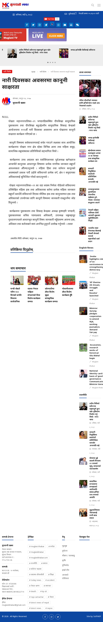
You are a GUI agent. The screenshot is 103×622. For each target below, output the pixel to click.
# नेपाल (51, 597)
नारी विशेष (43, 71)
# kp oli (43, 591)
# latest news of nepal (39, 602)
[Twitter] (33, 25)
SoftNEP (97, 616)
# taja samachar (36, 597)
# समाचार (47, 585)
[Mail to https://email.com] (65, 25)
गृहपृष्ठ (33, 71)
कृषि (64, 560)
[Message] (46, 25)
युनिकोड (65, 565)
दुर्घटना (64, 550)
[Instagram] (39, 25)
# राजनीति (33, 563)
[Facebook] (27, 25)
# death (32, 591)
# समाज (44, 563)
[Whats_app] (58, 25)
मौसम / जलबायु (68, 555)
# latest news (35, 608)
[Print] (71, 25)
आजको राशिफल (65, 576)
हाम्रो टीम (65, 570)
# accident (50, 580)
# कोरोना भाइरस (35, 569)
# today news (35, 580)
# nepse (48, 608)
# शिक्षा (51, 574)
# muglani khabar (36, 546)
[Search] (92, 4)
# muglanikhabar (36, 552)
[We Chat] (77, 25)
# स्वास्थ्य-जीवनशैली (36, 574)
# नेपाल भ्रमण (34, 585)
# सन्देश (52, 546)
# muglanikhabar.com (38, 557)
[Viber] (52, 24)
